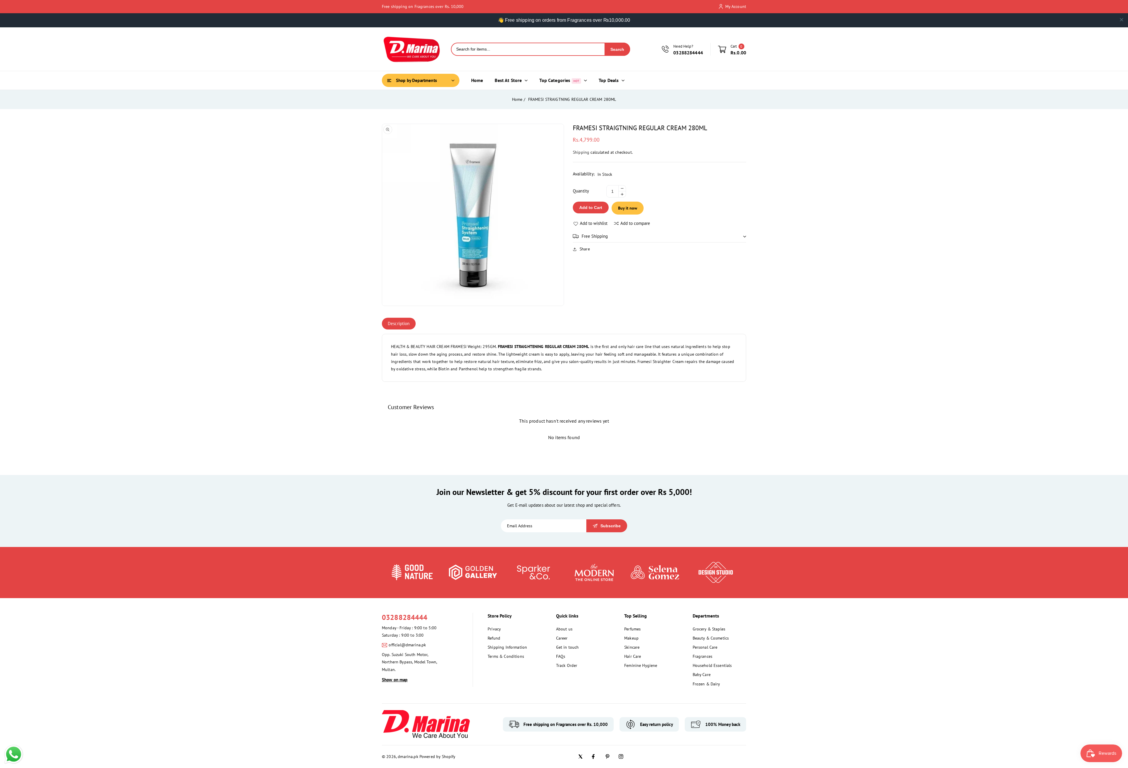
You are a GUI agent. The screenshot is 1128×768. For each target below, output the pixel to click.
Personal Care (705, 647)
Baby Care (702, 674)
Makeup (631, 638)
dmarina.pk (408, 756)
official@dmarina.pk (407, 644)
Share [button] (585, 249)
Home (517, 99)
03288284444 (405, 617)
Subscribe (610, 525)
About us (564, 629)
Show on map (395, 679)
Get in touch (567, 647)
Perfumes (632, 629)
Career (562, 638)
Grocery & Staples (709, 629)
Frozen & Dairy (706, 684)
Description (399, 323)
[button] (659, 236)
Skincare (631, 647)
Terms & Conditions (506, 656)
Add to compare (635, 223)
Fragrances (703, 656)
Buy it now (627, 208)
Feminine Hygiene (640, 665)
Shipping (581, 152)
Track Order (567, 665)
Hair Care (632, 656)
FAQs (560, 656)
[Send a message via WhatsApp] (13, 754)
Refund (494, 638)
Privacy (494, 629)
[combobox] (528, 49)
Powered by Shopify (437, 756)
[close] (1121, 19)
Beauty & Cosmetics (711, 638)
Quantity (581, 191)
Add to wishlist (593, 223)
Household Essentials (712, 665)
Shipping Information (507, 647)
